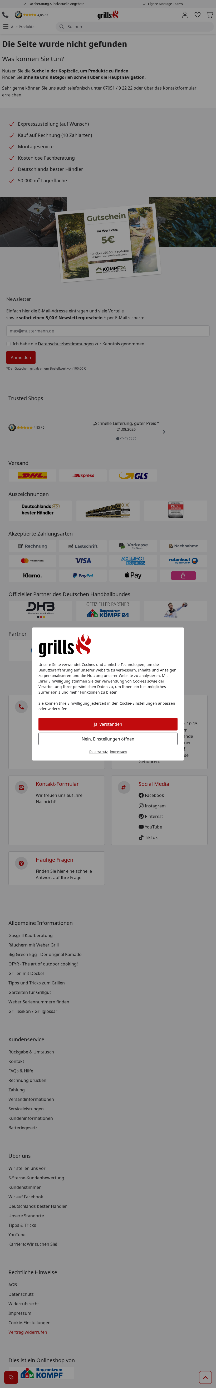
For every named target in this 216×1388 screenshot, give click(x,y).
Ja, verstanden (108, 724)
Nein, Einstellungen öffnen (108, 739)
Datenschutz (98, 751)
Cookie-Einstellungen (138, 703)
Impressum (118, 751)
